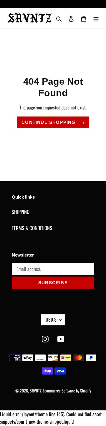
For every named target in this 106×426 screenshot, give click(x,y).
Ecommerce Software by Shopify (67, 390)
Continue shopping (48, 122)
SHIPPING (20, 211)
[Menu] (96, 18)
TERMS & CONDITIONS (32, 228)
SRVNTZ (36, 390)
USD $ (51, 319)
